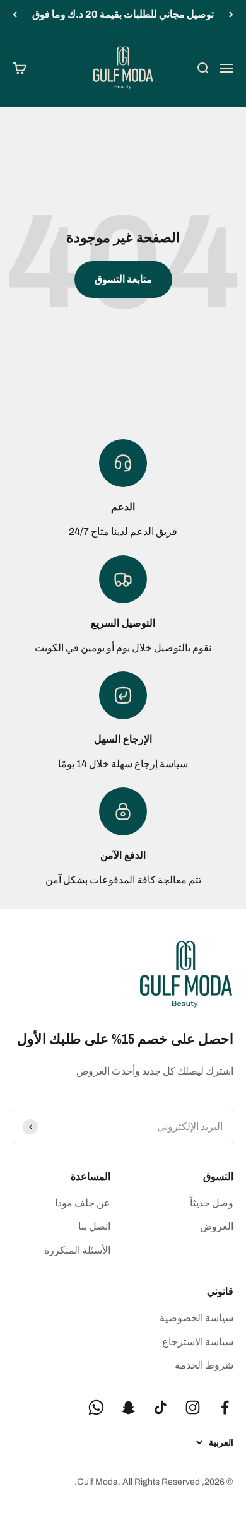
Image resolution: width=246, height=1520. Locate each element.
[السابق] (231, 14)
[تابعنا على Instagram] (192, 1407)
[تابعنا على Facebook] (224, 1407)
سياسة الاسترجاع (197, 1341)
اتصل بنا (94, 1226)
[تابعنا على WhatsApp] (96, 1407)
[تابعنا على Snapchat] (128, 1407)
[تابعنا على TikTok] (160, 1407)
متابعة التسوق (123, 279)
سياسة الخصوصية (196, 1317)
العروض (216, 1226)
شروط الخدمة (204, 1365)
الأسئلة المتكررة (77, 1250)
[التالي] (15, 14)
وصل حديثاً (211, 1203)
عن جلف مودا (82, 1203)
